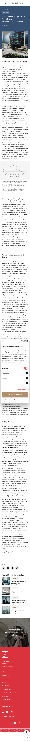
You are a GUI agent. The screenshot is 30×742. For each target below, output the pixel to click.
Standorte (5, 675)
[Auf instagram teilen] (8, 568)
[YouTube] (7, 712)
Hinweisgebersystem (9, 692)
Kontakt (4, 679)
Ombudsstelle (7, 689)
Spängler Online (7, 672)
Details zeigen (21, 389)
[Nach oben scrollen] (26, 732)
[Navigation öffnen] (3, 3)
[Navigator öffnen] (26, 738)
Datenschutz (6, 699)
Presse (4, 682)
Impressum (5, 696)
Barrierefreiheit (8, 706)
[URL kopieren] (17, 568)
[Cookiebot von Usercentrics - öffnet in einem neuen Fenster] (21, 341)
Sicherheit (5, 685)
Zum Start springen (12, 650)
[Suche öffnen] (5, 3)
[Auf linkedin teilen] (3, 568)
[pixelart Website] (15, 723)
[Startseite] (15, 3)
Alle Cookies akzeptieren (15, 394)
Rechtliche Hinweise (9, 703)
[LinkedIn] (3, 712)
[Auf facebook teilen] (12, 568)
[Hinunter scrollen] (2, 28)
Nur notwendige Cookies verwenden (15, 399)
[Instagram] (11, 712)
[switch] (26, 373)
